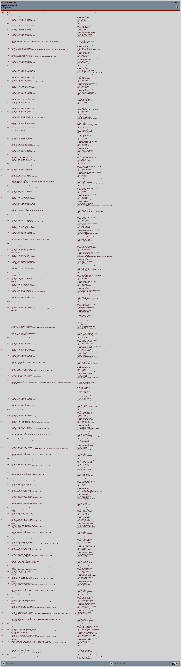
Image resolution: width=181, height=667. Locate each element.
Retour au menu (9, 663)
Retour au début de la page (119, 663)
